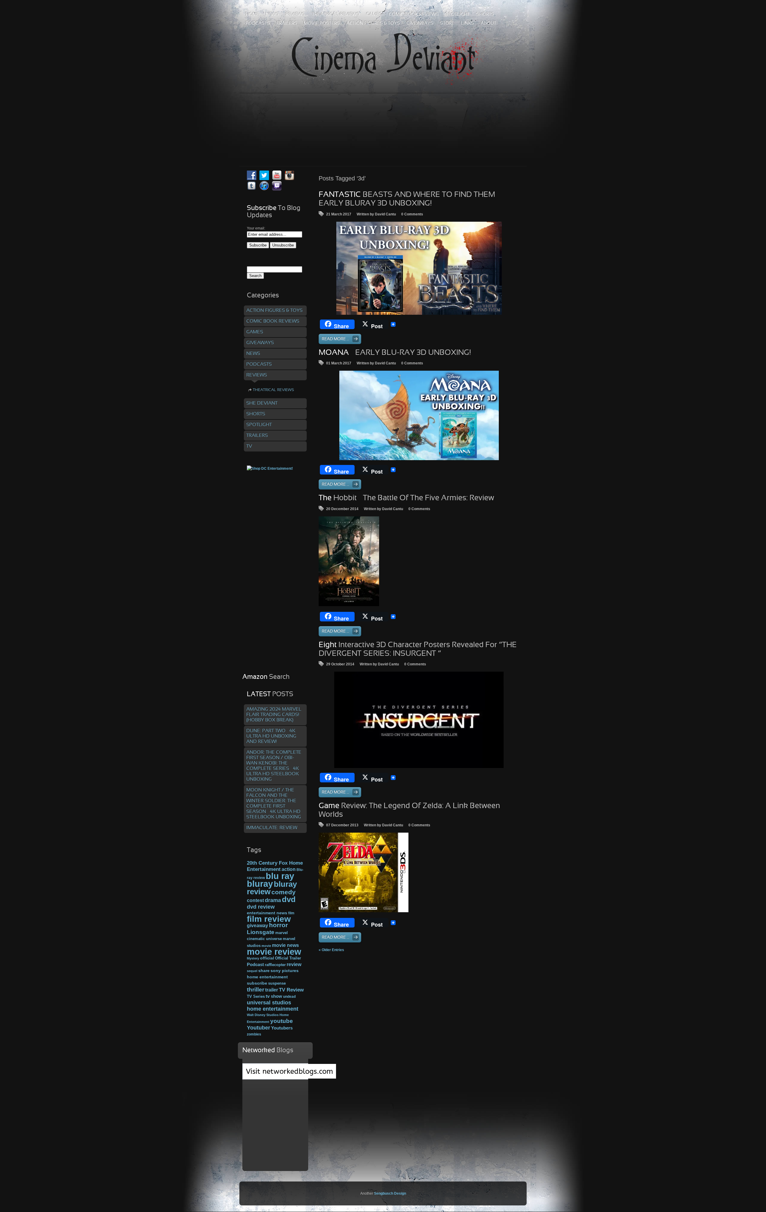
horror (278, 925)
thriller (255, 989)
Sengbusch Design (390, 1193)
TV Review (291, 990)
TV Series (256, 996)
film (291, 913)
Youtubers (282, 1028)
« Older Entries (331, 950)
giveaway (257, 925)
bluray (260, 884)
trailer (271, 989)
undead (289, 996)
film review (269, 919)
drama (273, 900)
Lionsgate (260, 932)
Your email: (256, 228)
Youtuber (258, 1027)
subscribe (257, 983)
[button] (349, 561)
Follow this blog (275, 1074)
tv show (274, 996)
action (289, 869)
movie (266, 946)
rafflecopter (275, 964)
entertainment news (267, 913)
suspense (277, 983)
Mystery (253, 958)
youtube (281, 1021)
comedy (283, 892)
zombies (254, 1034)
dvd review (261, 907)
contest (255, 900)
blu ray (280, 876)
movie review (274, 951)
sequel (252, 971)
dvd (289, 899)
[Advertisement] (383, 116)
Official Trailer (288, 958)
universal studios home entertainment (272, 1006)
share (264, 970)
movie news (285, 945)
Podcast (255, 964)
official (267, 958)
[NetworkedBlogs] (289, 1077)
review (294, 964)
